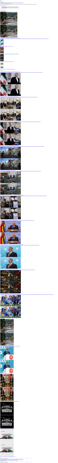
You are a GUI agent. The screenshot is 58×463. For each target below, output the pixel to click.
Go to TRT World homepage (3, 10)
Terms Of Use (10, 460)
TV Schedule (1, 460)
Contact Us (4, 460)
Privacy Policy (13, 460)
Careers (7, 460)
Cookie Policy (16, 460)
